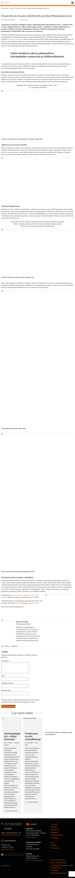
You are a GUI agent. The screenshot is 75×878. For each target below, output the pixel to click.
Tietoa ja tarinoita (57, 835)
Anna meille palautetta (58, 862)
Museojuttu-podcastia (15, 39)
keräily (6, 646)
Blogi (52, 842)
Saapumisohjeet (31, 837)
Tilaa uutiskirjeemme (58, 860)
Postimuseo (55, 838)
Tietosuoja (54, 870)
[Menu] (72, 3)
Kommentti (5, 661)
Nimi (3, 676)
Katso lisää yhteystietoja (34, 860)
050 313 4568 (34, 849)
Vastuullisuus (5, 865)
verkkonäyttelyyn (33, 603)
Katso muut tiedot (7, 849)
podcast (17, 603)
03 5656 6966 (34, 835)
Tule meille (54, 824)
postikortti (14, 646)
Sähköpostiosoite (7, 683)
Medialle (54, 845)
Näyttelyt (54, 827)
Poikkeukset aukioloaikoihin (10, 835)
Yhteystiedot (55, 848)
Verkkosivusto (6, 690)
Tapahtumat (55, 829)
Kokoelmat (54, 832)
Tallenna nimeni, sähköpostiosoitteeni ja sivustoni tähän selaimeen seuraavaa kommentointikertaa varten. (20, 701)
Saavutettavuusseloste (59, 873)
